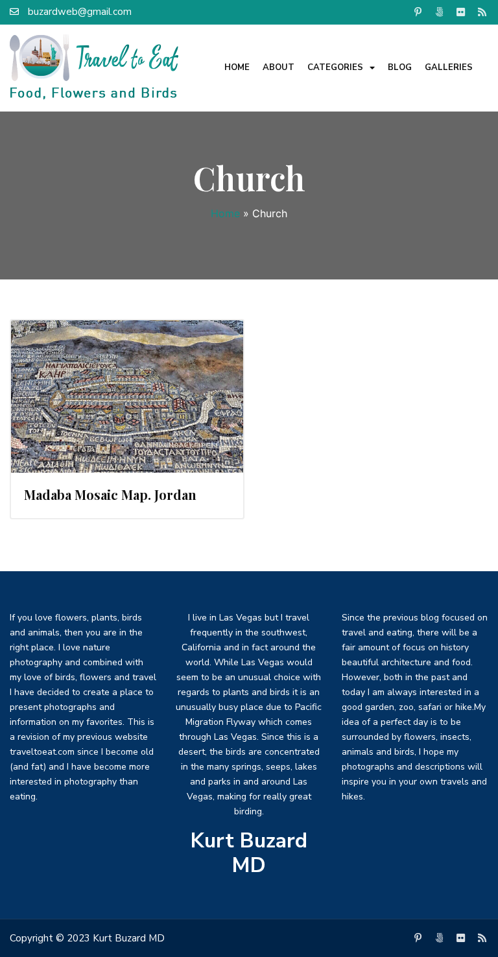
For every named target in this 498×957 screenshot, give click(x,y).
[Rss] (482, 12)
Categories (335, 67)
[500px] (439, 12)
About (278, 67)
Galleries (449, 67)
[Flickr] (461, 12)
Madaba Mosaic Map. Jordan (110, 494)
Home (237, 67)
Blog (400, 67)
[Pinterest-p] (418, 12)
